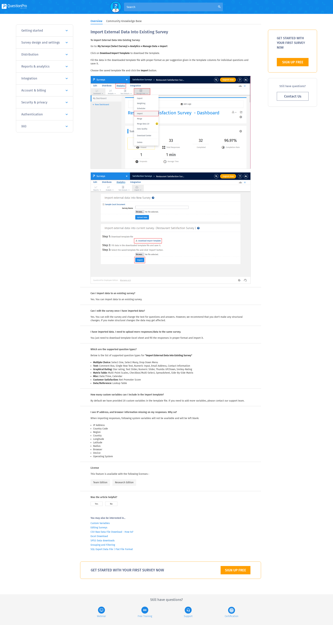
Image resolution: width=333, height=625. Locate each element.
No (111, 504)
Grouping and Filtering (103, 544)
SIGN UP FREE (235, 570)
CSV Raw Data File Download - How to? (112, 531)
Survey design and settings (40, 42)
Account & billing (33, 90)
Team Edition (100, 482)
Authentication (32, 114)
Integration (29, 78)
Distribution (30, 54)
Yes (96, 504)
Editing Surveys (99, 527)
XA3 (23, 126)
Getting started (32, 30)
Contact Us (292, 96)
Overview (96, 21)
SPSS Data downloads (103, 540)
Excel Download (99, 536)
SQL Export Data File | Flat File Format (112, 549)
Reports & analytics (35, 66)
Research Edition (124, 482)
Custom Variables (100, 523)
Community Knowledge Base (124, 21)
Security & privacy (34, 102)
